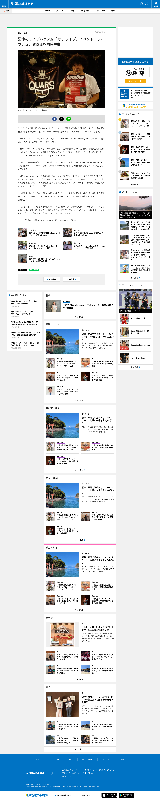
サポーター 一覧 (135, 81)
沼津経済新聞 (21, 4)
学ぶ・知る (101, 10)
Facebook (142, 4)
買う (72, 10)
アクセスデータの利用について (73, 773)
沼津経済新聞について (70, 770)
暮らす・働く (85, 10)
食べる (47, 10)
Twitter (147, 4)
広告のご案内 (66, 776)
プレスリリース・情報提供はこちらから (100, 770)
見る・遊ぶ (60, 10)
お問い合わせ (91, 773)
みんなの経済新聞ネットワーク (37, 795)
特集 (113, 10)
